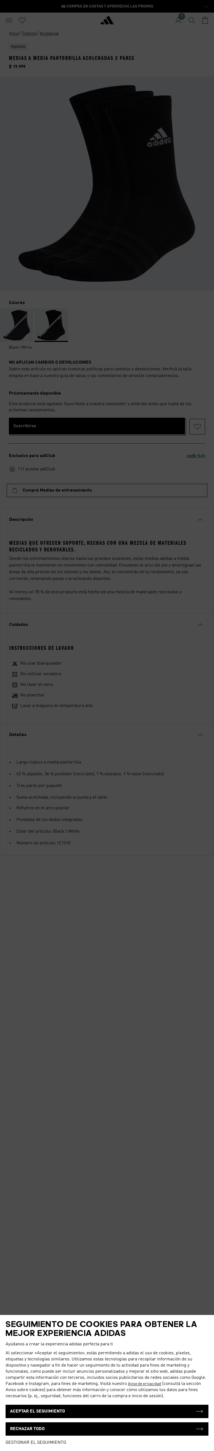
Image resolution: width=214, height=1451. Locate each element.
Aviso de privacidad (144, 1384)
